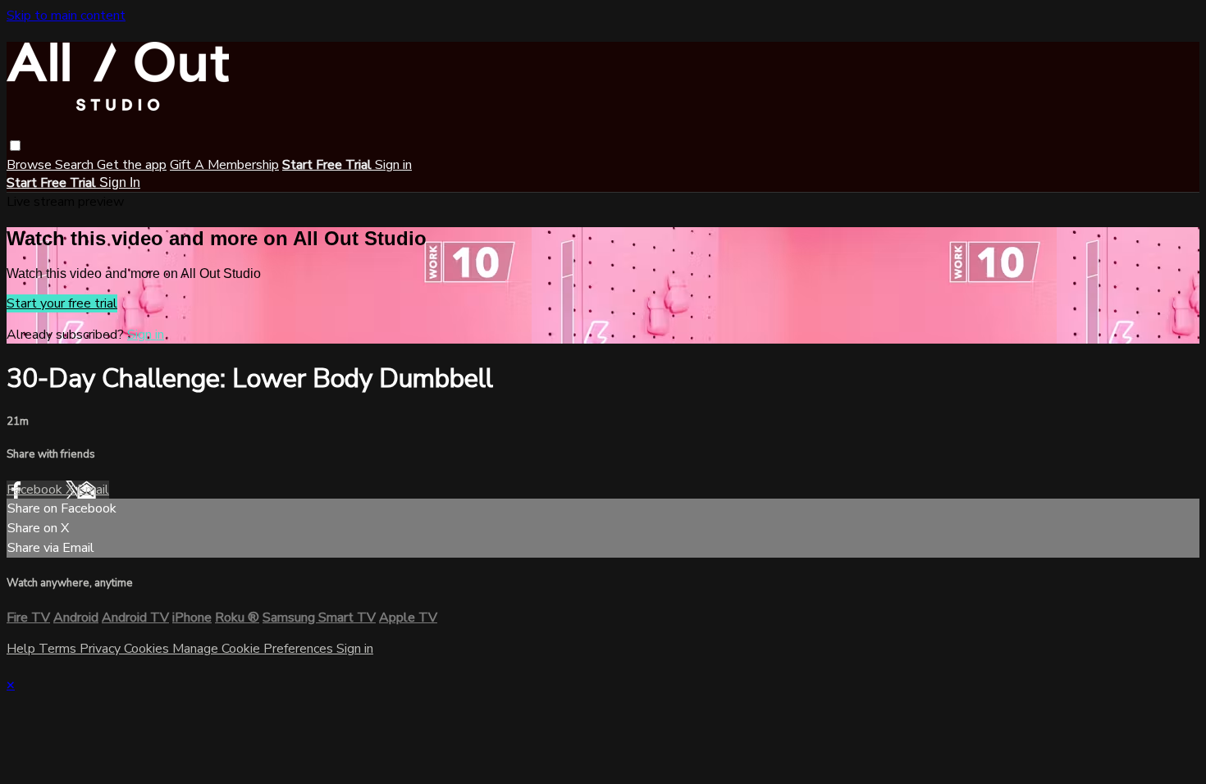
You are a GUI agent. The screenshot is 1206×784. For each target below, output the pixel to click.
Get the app (132, 165)
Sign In (119, 182)
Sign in (393, 165)
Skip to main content (66, 16)
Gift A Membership (224, 165)
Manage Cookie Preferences (254, 649)
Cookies (148, 649)
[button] (15, 145)
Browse (31, 165)
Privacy (102, 649)
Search (76, 165)
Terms (59, 649)
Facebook (36, 490)
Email (93, 490)
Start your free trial (62, 303)
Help (23, 649)
